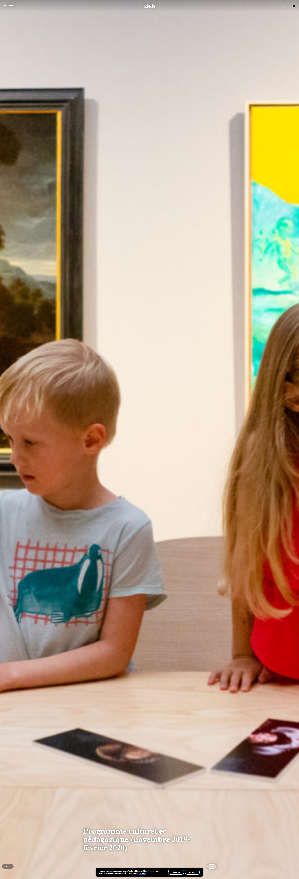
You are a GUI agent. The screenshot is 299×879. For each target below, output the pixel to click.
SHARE (211, 866)
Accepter (176, 872)
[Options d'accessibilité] (293, 6)
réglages (143, 873)
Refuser (192, 872)
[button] (9, 5)
